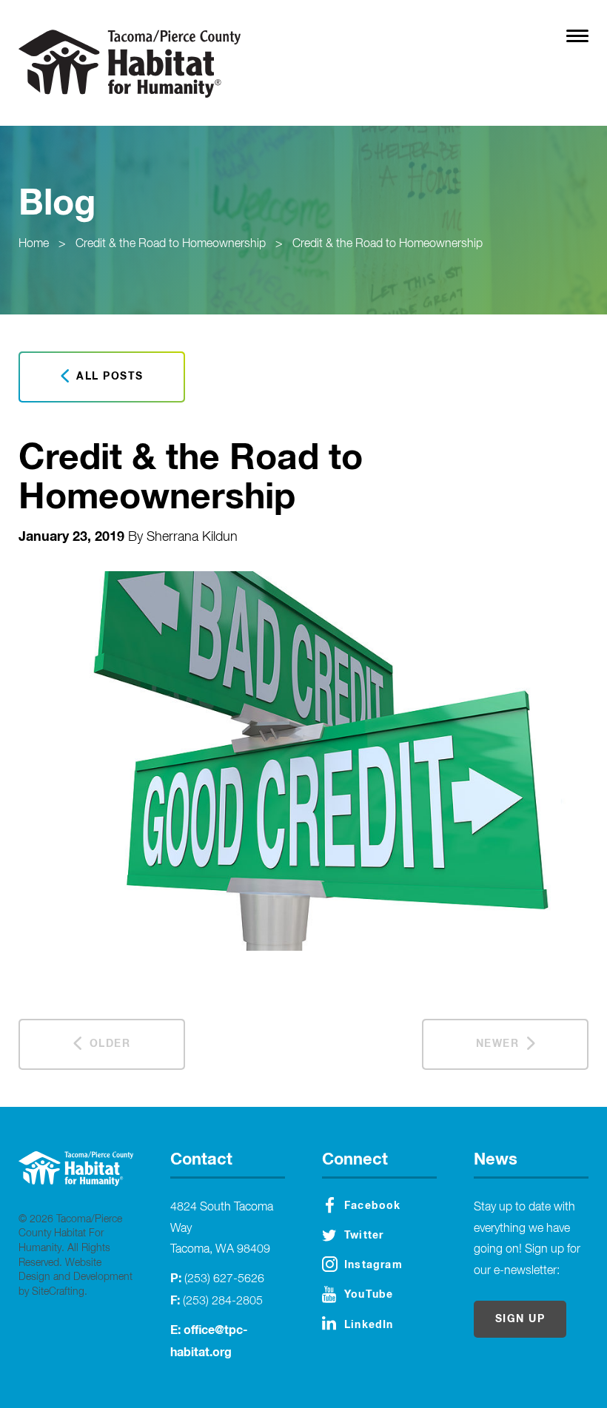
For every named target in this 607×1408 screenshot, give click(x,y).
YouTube (368, 1295)
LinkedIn (369, 1325)
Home (34, 244)
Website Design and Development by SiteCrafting (76, 1277)
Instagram (373, 1265)
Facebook (372, 1206)
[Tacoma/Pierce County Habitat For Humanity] (130, 64)
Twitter (363, 1235)
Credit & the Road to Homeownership (171, 244)
